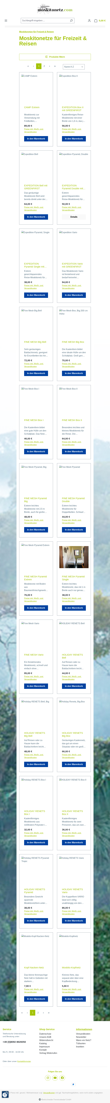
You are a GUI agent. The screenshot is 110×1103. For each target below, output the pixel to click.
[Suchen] (71, 20)
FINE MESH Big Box (73, 342)
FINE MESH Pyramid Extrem (35, 578)
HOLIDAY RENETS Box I (34, 812)
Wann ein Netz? (83, 1040)
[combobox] (44, 20)
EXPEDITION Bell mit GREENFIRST (35, 187)
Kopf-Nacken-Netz (34, 967)
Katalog (43, 1043)
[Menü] (6, 20)
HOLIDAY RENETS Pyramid (34, 891)
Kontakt (43, 1050)
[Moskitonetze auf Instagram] (48, 1078)
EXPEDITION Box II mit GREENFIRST (72, 109)
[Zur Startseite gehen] (55, 9)
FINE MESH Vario (33, 654)
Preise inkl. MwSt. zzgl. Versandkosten (34, 130)
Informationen (84, 1029)
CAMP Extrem (31, 107)
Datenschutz (45, 1034)
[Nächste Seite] (49, 66)
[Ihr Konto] (89, 20)
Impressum (44, 1047)
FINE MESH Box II (72, 420)
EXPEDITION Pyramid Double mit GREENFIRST (72, 187)
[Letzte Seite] (55, 66)
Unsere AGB (45, 1037)
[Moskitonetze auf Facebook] (62, 1078)
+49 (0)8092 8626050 (14, 1042)
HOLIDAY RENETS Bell (72, 656)
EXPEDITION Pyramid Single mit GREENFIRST (34, 265)
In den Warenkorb (36, 139)
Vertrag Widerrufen (48, 1053)
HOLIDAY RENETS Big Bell (34, 734)
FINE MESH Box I (33, 420)
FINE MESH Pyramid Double (73, 500)
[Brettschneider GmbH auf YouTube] (55, 1078)
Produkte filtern (57, 57)
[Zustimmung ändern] (5, 1094)
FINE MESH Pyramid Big (35, 500)
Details (73, 217)
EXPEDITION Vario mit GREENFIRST (72, 265)
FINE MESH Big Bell (35, 342)
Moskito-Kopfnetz (71, 967)
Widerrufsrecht (46, 1040)
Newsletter (81, 1037)
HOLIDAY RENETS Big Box (72, 734)
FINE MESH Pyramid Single (73, 578)
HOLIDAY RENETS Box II (72, 812)
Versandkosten (83, 1034)
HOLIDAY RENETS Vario (72, 891)
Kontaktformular (24, 1061)
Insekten (80, 1047)
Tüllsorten (81, 1043)
